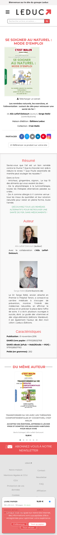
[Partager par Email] (32, 136)
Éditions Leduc (37, 121)
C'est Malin (34, 126)
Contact (41, 470)
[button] (22, 71)
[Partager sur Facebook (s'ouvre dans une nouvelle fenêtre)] (21, 136)
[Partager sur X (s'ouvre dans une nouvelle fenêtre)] (27, 136)
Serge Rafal (44, 114)
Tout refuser (28, 527)
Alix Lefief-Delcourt (19, 114)
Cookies (16, 495)
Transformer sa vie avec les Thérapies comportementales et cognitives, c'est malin (28, 418)
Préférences (19, 524)
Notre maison (15, 470)
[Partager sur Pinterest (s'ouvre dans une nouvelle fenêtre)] (43, 136)
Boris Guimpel (19, 432)
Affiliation (41, 490)
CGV (16, 480)
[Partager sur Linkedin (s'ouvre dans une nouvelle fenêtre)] (37, 136)
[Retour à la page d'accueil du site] (33, 12)
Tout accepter (37, 524)
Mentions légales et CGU (16, 475)
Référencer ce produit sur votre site (29, 145)
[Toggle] (6, 12)
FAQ (41, 484)
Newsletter (41, 477)
